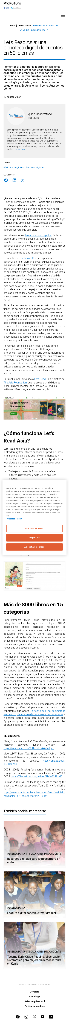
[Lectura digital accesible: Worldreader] (34, 894)
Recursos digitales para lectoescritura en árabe (33, 860)
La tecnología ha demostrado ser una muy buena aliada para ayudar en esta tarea (34, 712)
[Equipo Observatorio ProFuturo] (16, 116)
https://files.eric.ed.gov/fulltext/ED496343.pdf (29, 748)
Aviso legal (34, 997)
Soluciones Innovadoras (45, 854)
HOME (12, 26)
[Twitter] (23, 180)
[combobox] (34, 30)
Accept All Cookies (34, 546)
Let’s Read (40, 379)
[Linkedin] (14, 180)
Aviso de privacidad (34, 1001)
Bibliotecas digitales (14, 167)
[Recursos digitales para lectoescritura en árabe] (34, 844)
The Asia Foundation (15, 383)
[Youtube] (42, 1016)
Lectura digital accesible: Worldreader (31, 913)
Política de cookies (35, 1006)
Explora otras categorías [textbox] (32, 30)
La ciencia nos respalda (38, 235)
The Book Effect (28, 258)
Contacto (34, 992)
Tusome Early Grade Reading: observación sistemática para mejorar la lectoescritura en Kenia (34, 960)
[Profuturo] (12, 5)
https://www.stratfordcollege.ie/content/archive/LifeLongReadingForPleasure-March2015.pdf (34, 794)
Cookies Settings (34, 528)
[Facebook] (6, 180)
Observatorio (16, 854)
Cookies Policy (14, 518)
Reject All (34, 537)
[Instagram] (26, 1016)
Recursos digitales (35, 167)
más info (20, 149)
